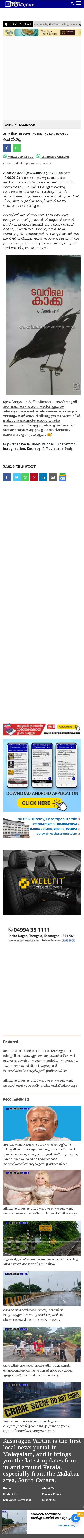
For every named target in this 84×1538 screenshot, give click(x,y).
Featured (10, 1042)
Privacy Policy (51, 1494)
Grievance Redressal (17, 1500)
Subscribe (49, 1500)
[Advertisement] (42, 78)
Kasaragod (27, 125)
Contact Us (10, 1494)
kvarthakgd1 (15, 163)
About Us (48, 1488)
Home (9, 125)
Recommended (16, 1099)
